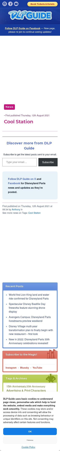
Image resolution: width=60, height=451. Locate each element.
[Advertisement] (30, 69)
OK (30, 431)
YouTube (37, 367)
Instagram (11, 367)
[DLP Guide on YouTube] (16, 4)
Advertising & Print (18, 390)
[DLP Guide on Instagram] (4, 4)
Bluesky (24, 367)
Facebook (14, 183)
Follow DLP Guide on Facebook (22, 28)
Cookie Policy (28, 447)
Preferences (30, 440)
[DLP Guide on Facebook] (10, 4)
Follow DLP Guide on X (22, 179)
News (9, 106)
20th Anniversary (35, 386)
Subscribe (48, 162)
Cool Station (34, 212)
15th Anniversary (16, 386)
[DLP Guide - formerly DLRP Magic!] (30, 16)
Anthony (16, 209)
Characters (38, 390)
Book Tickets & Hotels (42, 4)
